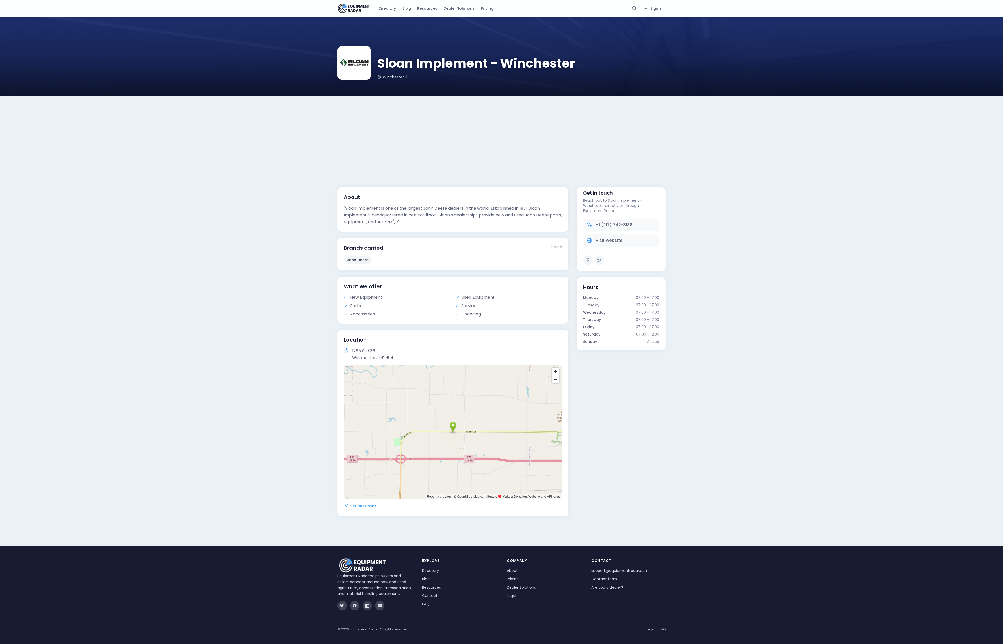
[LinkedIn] (367, 605)
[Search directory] (634, 8)
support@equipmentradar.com (620, 570)
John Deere (358, 259)
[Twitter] (599, 260)
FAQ (425, 604)
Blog (406, 8)
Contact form (604, 579)
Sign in (656, 8)
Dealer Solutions (459, 8)
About (512, 570)
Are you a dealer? (607, 587)
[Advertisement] (501, 135)
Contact (430, 595)
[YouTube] (379, 605)
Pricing (487, 8)
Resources (427, 8)
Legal (511, 595)
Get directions (363, 506)
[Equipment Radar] (353, 8)
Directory (387, 8)
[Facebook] (587, 260)
